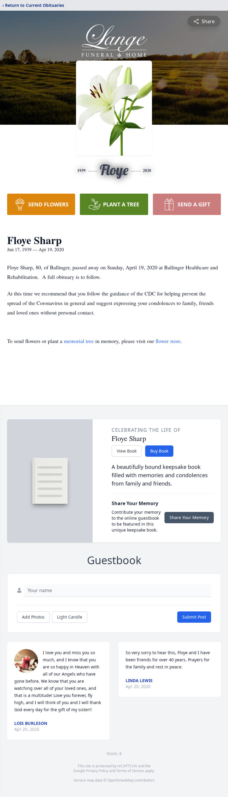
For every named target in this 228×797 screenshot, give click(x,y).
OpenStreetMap (120, 780)
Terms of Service (130, 770)
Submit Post (194, 617)
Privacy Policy (97, 770)
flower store (168, 340)
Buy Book (159, 451)
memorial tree (79, 340)
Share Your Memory (189, 517)
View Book (127, 451)
